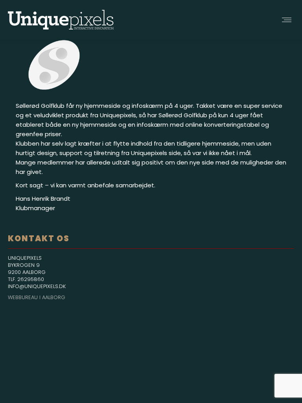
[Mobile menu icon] (286, 20)
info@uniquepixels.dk (37, 286)
